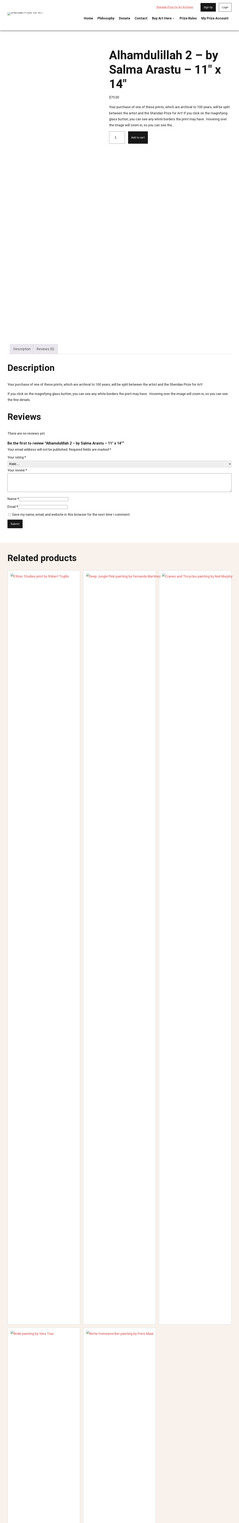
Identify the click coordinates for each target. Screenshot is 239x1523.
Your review (17, 470)
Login (225, 7)
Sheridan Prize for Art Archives (174, 7)
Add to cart (138, 137)
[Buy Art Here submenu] (173, 18)
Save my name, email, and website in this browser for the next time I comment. (71, 514)
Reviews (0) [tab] (45, 349)
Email (12, 507)
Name (13, 499)
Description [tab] (22, 349)
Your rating (16, 457)
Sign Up (208, 7)
